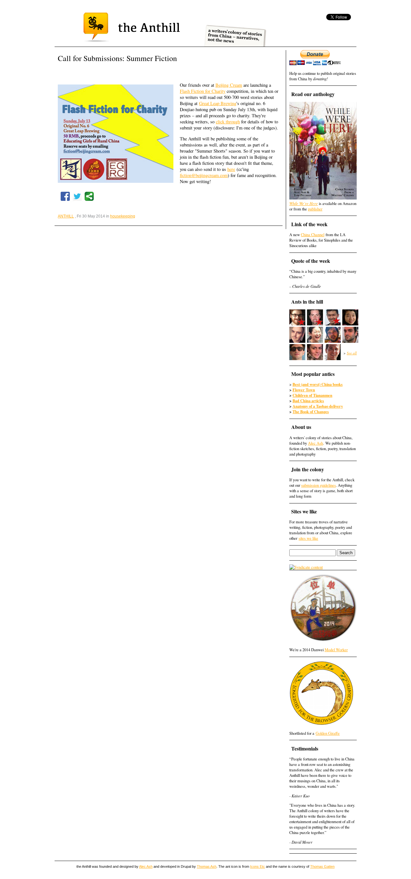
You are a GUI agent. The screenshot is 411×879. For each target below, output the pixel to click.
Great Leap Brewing (217, 103)
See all (352, 353)
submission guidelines (318, 485)
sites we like (308, 538)
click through (228, 122)
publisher (315, 209)
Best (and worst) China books (318, 384)
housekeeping (122, 216)
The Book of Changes (311, 411)
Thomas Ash (206, 866)
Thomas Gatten (322, 866)
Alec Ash (315, 443)
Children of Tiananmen (312, 395)
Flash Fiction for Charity (202, 91)
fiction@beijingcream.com (204, 175)
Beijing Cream (228, 85)
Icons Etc (257, 866)
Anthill (66, 216)
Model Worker (336, 650)
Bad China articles (308, 401)
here (231, 169)
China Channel (312, 234)
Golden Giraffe (328, 733)
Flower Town (304, 390)
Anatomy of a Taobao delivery (318, 406)
